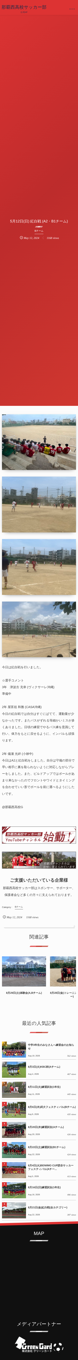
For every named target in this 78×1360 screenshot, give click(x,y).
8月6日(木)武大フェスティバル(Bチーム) (52, 1106)
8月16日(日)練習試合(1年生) (44, 1187)
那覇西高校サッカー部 (24, 7)
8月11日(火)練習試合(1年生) (44, 1086)
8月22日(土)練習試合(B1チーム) (46, 1147)
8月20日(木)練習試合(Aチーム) (46, 1127)
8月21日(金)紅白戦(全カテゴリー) (47, 1207)
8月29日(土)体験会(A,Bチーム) (24, 992)
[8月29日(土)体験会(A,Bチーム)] (24, 971)
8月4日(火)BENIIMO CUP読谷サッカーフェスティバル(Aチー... (51, 1167)
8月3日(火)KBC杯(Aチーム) (44, 1066)
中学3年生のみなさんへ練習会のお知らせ (51, 1046)
